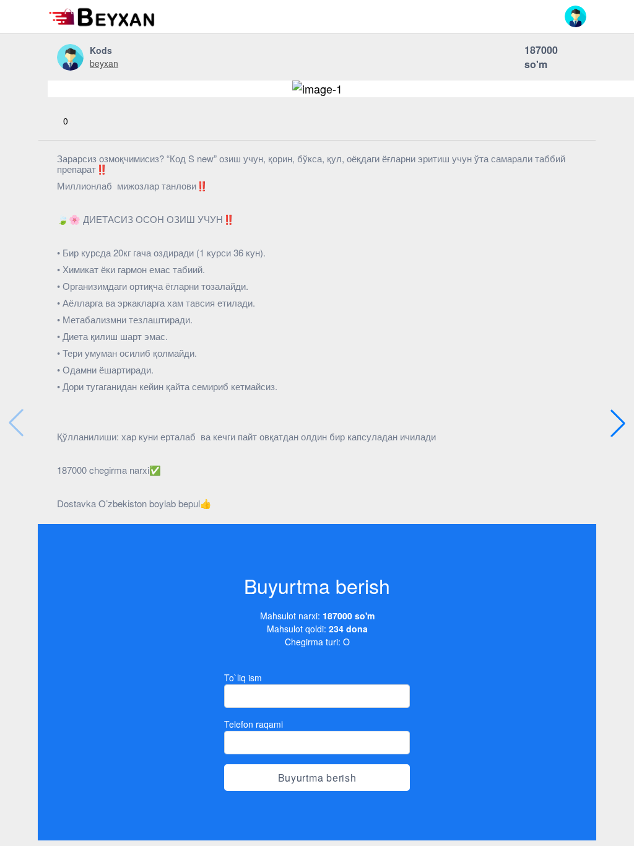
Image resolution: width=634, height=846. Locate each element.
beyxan (104, 63)
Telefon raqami (253, 724)
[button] (575, 16)
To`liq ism (243, 677)
